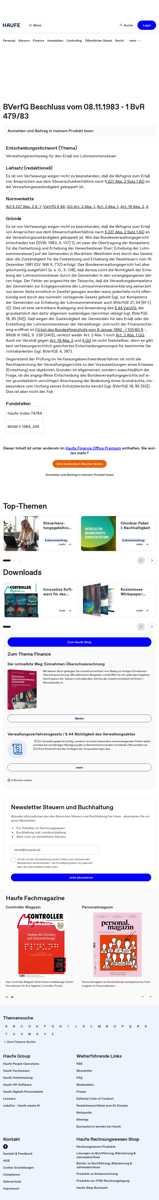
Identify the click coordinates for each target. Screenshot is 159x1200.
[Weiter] (152, 560)
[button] (146, 25)
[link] (9, 40)
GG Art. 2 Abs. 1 (81, 206)
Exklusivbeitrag (56, 540)
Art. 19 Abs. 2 (132, 206)
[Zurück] (141, 560)
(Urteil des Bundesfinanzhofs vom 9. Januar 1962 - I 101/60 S (89, 329)
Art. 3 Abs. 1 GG (130, 335)
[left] (143, 996)
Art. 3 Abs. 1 (107, 206)
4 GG (86, 340)
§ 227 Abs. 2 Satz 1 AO (124, 181)
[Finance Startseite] (12, 25)
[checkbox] (13, 859)
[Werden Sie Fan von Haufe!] (5, 1146)
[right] (150, 996)
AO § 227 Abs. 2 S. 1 (23, 206)
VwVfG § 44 (54, 206)
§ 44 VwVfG (125, 308)
